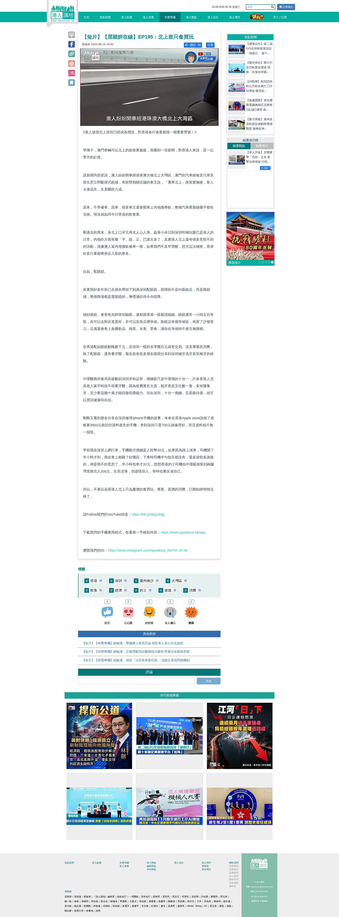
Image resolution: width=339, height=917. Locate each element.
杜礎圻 (154, 906)
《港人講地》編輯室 (104, 896)
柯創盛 (96, 906)
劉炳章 (156, 896)
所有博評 (206, 869)
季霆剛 (123, 901)
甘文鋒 (145, 906)
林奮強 (89, 910)
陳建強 (171, 901)
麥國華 (214, 896)
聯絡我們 (234, 879)
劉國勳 (87, 906)
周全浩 (190, 901)
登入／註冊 (280, 17)
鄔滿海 (113, 901)
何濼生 (185, 896)
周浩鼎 (94, 901)
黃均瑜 (68, 906)
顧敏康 (87, 896)
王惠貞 (133, 901)
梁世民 (166, 896)
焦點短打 (122, 896)
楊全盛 (226, 901)
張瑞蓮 (77, 896)
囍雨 (98, 910)
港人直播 (148, 17)
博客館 (205, 866)
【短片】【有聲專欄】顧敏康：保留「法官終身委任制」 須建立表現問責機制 (136, 660)
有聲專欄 (169, 17)
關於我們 (234, 862)
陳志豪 (68, 910)
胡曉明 (84, 901)
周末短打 (145, 896)
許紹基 (204, 896)
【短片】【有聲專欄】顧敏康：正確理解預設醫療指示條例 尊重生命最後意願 (136, 651)
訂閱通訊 (287, 6)
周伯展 (142, 901)
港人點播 (126, 17)
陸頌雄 (116, 906)
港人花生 (213, 17)
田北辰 (104, 901)
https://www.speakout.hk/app (183, 532)
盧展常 (181, 906)
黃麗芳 (125, 906)
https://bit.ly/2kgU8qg (148, 514)
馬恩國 (181, 901)
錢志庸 (77, 906)
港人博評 (234, 17)
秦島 (76, 901)
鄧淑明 (217, 901)
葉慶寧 (161, 901)
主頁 (86, 17)
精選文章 (79, 910)
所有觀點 (151, 869)
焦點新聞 (105, 17)
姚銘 (229, 906)
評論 (208, 681)
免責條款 (234, 869)
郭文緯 (223, 896)
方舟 (199, 901)
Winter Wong (194, 906)
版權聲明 (234, 872)
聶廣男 (171, 906)
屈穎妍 (68, 896)
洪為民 (207, 901)
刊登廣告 (234, 883)
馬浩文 (175, 896)
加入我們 (234, 876)
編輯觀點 (151, 866)
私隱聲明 (234, 866)
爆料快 (232, 886)
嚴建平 (135, 906)
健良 (163, 906)
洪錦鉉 (106, 906)
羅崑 (221, 906)
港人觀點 (191, 17)
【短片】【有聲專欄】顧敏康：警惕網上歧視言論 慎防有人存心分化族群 (132, 643)
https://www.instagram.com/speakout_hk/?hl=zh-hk (148, 550)
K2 (205, 906)
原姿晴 (195, 896)
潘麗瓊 (152, 901)
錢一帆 (68, 901)
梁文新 (213, 906)
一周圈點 (134, 896)
